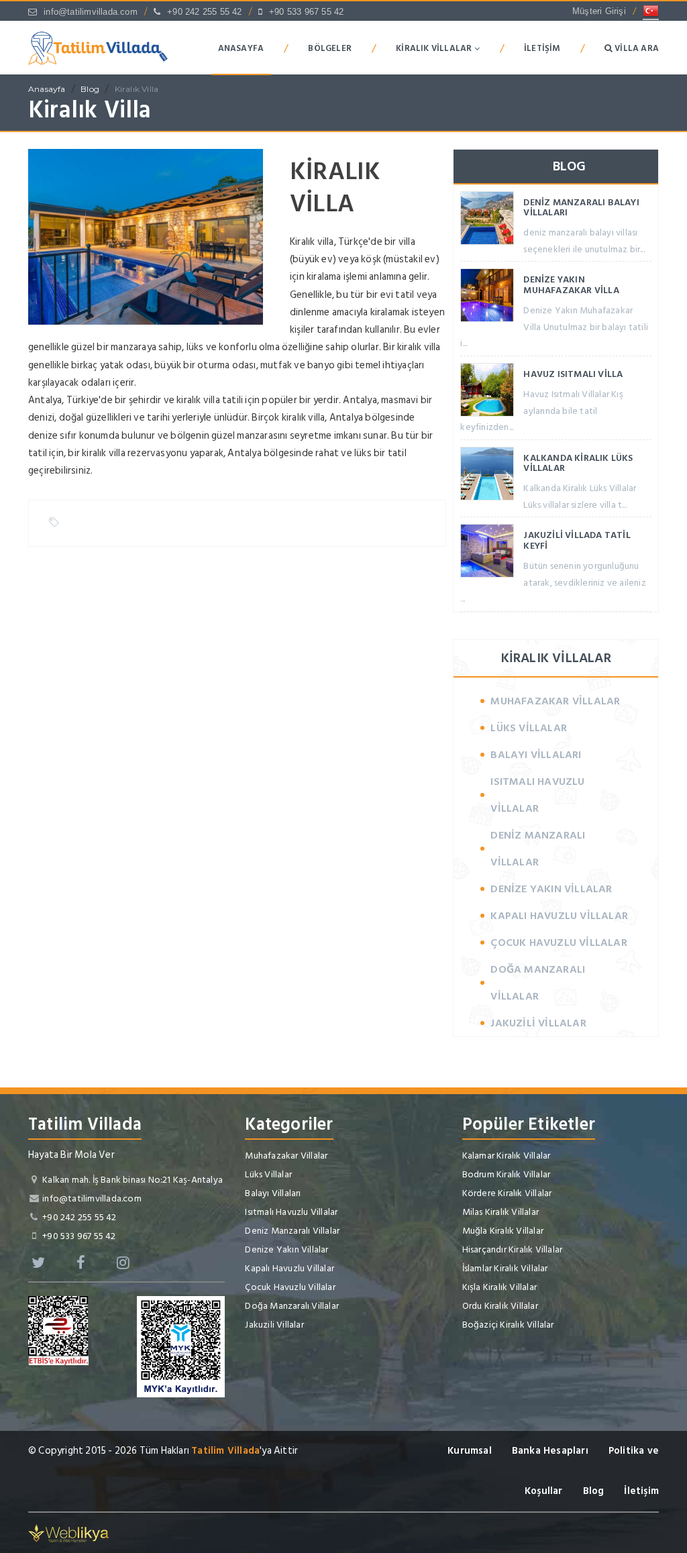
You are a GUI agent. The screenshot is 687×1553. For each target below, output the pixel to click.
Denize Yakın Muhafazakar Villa (571, 284)
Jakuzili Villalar (538, 1023)
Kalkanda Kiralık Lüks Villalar (578, 463)
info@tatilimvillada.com (91, 12)
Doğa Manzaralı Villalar (537, 983)
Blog (90, 89)
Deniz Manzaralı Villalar (537, 848)
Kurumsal (469, 1450)
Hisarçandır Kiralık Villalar (512, 1249)
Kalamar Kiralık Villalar (506, 1155)
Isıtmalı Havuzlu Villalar (537, 795)
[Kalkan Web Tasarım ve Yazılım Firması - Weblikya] (68, 1532)
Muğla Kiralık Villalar (502, 1230)
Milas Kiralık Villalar (500, 1212)
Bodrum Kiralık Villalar (506, 1174)
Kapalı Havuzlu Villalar (559, 915)
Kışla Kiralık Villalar (499, 1287)
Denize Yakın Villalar (551, 889)
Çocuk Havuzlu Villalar (558, 942)
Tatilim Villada (225, 1450)
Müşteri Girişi (599, 11)
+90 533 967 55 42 (306, 12)
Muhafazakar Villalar (555, 701)
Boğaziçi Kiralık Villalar (508, 1324)
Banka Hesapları (550, 1450)
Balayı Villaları (535, 754)
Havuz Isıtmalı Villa (573, 374)
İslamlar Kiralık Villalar (505, 1268)
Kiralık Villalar (435, 48)
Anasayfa (241, 48)
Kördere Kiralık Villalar (507, 1193)
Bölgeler (330, 48)
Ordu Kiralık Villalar (500, 1306)
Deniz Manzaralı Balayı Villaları (581, 207)
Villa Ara (636, 48)
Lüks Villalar (528, 728)
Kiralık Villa (137, 89)
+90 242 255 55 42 (204, 12)
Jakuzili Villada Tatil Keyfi (576, 540)
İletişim (542, 48)
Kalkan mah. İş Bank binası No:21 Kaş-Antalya (132, 1179)
